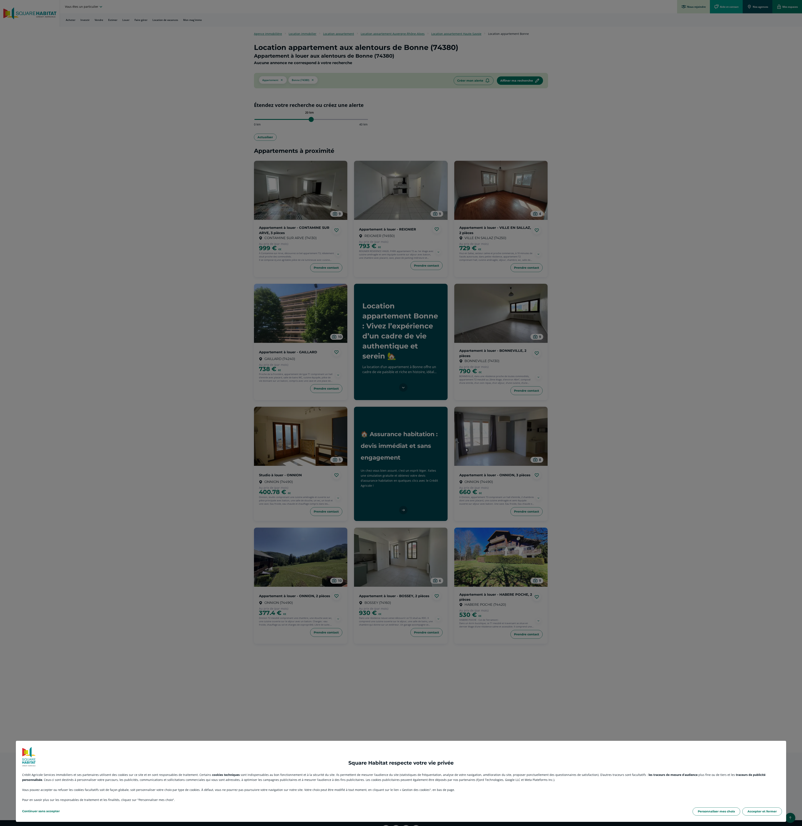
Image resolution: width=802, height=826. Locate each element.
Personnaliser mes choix (716, 811)
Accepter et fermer (762, 811)
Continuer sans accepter (41, 811)
